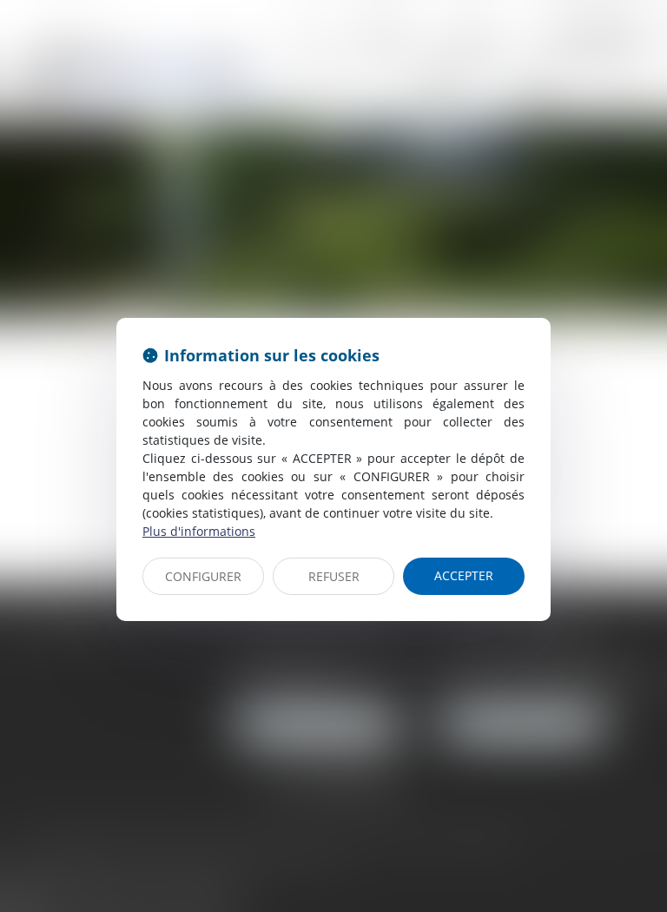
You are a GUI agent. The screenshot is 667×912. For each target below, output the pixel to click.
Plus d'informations (198, 531)
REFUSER (334, 576)
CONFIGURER (203, 576)
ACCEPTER (463, 575)
